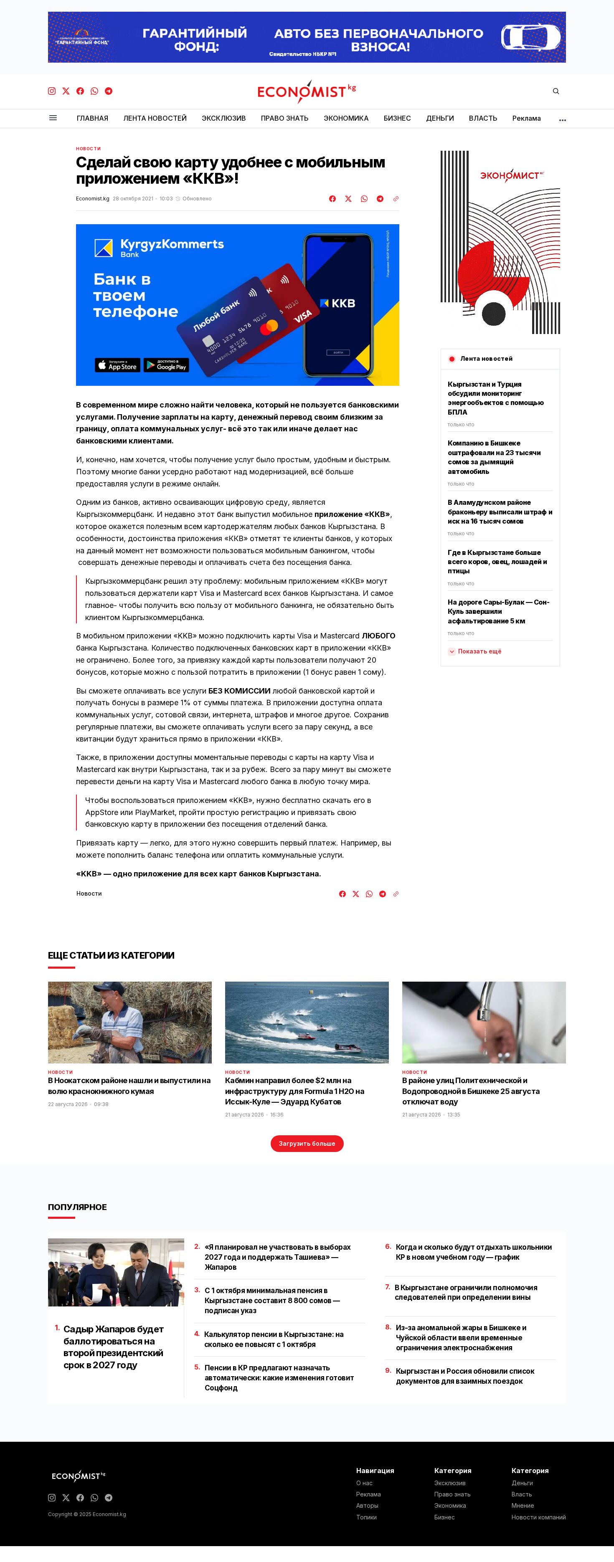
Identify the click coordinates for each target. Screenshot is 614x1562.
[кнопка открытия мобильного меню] (53, 118)
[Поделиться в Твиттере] (347, 198)
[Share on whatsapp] (363, 198)
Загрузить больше (307, 1143)
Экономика (450, 1505)
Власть (522, 1494)
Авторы (367, 1505)
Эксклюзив (450, 1483)
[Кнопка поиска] (556, 91)
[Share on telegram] (379, 198)
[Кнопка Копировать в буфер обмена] (393, 198)
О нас (364, 1483)
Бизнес (444, 1517)
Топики (366, 1517)
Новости (88, 149)
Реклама (368, 1494)
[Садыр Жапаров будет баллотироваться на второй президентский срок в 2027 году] (116, 1272)
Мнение (523, 1505)
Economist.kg (92, 199)
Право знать (452, 1494)
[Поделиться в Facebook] (333, 198)
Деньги (522, 1483)
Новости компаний (539, 1517)
